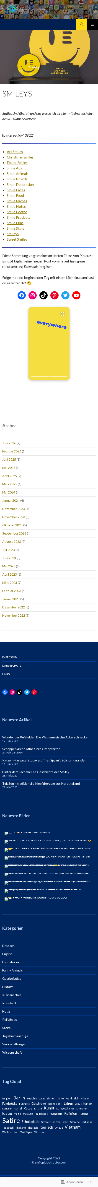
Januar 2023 (11, 599)
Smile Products (18, 217)
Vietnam (72, 1127)
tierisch (46, 1127)
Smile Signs (15, 228)
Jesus (78, 1103)
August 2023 (11, 541)
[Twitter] (65, 295)
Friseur (84, 1098)
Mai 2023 (8, 566)
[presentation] (40, 377)
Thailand (20, 1127)
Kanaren (7, 1108)
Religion (70, 1113)
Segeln (56, 1121)
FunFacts (24, 1103)
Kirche (38, 1108)
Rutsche (83, 1113)
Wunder (39, 1132)
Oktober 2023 (12, 525)
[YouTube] (76, 295)
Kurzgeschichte (65, 1108)
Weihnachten (10, 1132)
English (7, 954)
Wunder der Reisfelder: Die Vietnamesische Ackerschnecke (45, 737)
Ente (61, 1098)
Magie (17, 1113)
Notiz (6, 1011)
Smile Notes (16, 206)
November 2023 (13, 517)
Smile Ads (14, 168)
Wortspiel (26, 1132)
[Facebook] (22, 295)
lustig (7, 1113)
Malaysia (28, 1113)
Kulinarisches (11, 995)
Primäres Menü (92, 24)
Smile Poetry (17, 212)
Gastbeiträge (11, 978)
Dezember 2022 (13, 607)
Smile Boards (17, 179)
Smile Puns (15, 223)
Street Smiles (17, 239)
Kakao (87, 1103)
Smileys (13, 233)
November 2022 (13, 615)
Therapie (33, 1127)
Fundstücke (10, 962)
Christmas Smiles (20, 157)
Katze (28, 1108)
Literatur (81, 1108)
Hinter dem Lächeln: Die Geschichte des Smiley (35, 772)
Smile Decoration (20, 184)
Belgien (6, 1098)
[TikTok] (43, 295)
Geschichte (38, 1103)
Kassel (18, 1108)
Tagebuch (8, 1127)
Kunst (49, 1108)
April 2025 (9, 476)
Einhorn (52, 1098)
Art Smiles (15, 151)
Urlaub (59, 1127)
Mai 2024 (8, 492)
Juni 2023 (9, 558)
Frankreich (72, 1098)
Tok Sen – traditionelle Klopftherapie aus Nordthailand (41, 783)
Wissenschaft (12, 1052)
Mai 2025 (8, 468)
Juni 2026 (9, 443)
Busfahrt (32, 1098)
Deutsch (8, 946)
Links (6, 674)
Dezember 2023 (13, 509)
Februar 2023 (11, 591)
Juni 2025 (9, 459)
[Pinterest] (54, 295)
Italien (67, 1103)
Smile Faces (16, 190)
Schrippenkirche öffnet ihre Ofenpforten (31, 749)
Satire (6, 1028)
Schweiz (46, 1121)
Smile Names (17, 201)
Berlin (19, 1097)
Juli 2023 (8, 550)
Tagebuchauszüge (15, 1036)
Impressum (10, 657)
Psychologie (55, 1113)
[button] (49, 343)
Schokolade (30, 1121)
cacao (42, 1098)
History (7, 987)
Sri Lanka (87, 1121)
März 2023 (9, 582)
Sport (65, 1121)
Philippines (41, 1113)
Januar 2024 (11, 500)
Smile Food (15, 195)
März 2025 (9, 484)
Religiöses (9, 1019)
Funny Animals (12, 970)
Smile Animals (17, 173)
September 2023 (14, 533)
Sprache (75, 1121)
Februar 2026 (11, 451)
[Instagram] (32, 295)
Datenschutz (11, 665)
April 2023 (9, 574)
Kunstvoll (9, 1003)
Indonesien (54, 1103)
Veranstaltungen (14, 1044)
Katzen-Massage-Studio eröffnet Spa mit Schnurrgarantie (43, 760)
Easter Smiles (17, 162)
